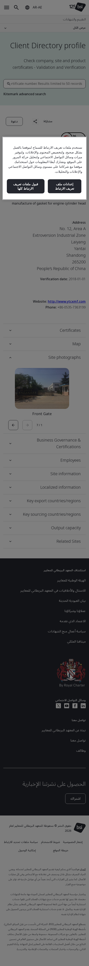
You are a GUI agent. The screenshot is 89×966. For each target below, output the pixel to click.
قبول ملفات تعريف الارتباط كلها (25, 186)
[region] (44, 168)
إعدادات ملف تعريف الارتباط (64, 186)
